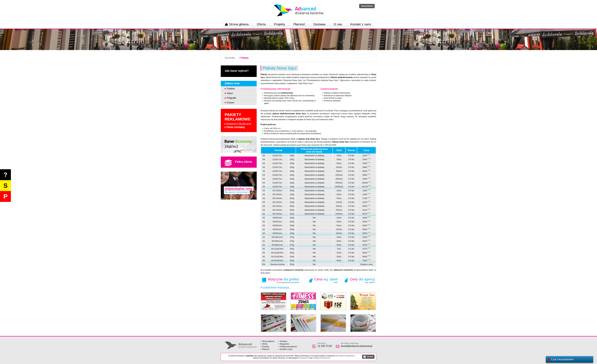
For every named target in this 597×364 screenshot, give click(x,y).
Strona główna (239, 24)
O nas (338, 24)
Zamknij (368, 357)
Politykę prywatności (321, 358)
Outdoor (231, 88)
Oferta (261, 24)
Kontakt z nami (360, 24)
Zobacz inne (232, 83)
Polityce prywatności (346, 356)
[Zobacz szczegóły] (239, 144)
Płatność (299, 24)
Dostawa (319, 24)
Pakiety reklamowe (238, 120)
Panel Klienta (367, 6)
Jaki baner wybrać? (237, 70)
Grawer (230, 102)
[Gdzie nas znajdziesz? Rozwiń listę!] (298, 336)
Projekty (279, 24)
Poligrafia (231, 98)
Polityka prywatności (288, 347)
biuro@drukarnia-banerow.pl (356, 346)
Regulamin (284, 344)
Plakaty (245, 57)
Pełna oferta (243, 161)
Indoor (230, 93)
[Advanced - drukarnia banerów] (299, 3)
